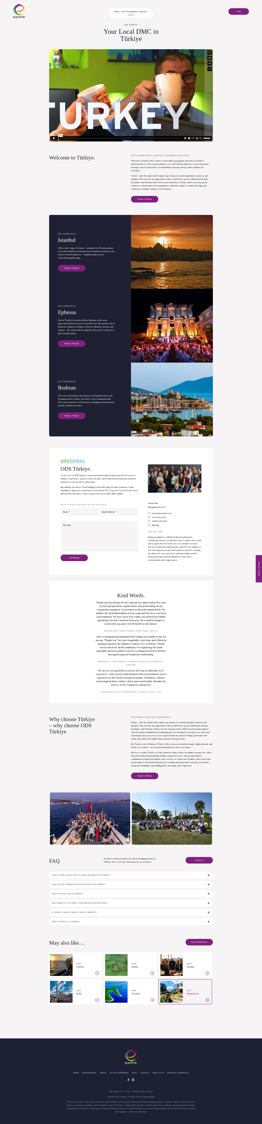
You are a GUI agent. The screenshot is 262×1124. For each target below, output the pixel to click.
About (103, 1073)
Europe (143, 11)
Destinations (89, 1073)
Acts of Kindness (119, 1073)
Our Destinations (129, 11)
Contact (145, 1073)
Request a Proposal (178, 1073)
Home (117, 11)
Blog (134, 1073)
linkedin (155, 525)
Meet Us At (158, 1073)
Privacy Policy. (149, 1097)
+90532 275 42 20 (159, 521)
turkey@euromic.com (161, 513)
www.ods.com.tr (159, 517)
